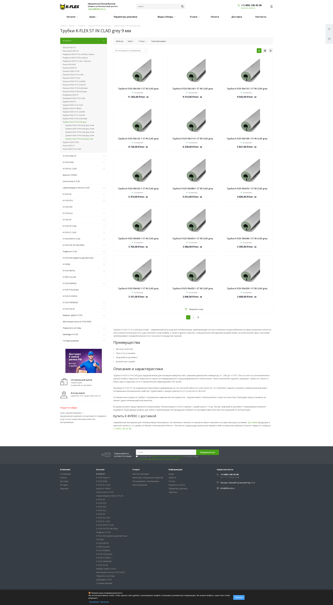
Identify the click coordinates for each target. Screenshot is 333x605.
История (64, 485)
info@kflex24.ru (227, 488)
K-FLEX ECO (68, 200)
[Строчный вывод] (264, 50)
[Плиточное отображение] (259, 50)
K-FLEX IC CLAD (69, 232)
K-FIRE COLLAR (69, 277)
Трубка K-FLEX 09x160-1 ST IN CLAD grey (138, 88)
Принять (238, 597)
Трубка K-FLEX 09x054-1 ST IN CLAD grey (192, 238)
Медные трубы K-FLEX (72, 315)
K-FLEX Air (67, 194)
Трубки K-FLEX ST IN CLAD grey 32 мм (79, 135)
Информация (175, 469)
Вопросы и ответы (177, 485)
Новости (172, 477)
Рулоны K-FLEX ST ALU (71, 78)
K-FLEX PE (67, 219)
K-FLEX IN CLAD (69, 226)
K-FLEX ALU (68, 213)
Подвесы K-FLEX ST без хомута (75, 57)
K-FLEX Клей (68, 162)
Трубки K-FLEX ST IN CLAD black (75, 118)
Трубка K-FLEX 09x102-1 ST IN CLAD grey (138, 188)
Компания (65, 469)
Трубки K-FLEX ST (69, 101)
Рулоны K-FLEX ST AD (71, 71)
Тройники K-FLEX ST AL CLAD (74, 98)
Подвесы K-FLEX (70, 251)
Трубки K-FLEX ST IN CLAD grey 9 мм (79, 139)
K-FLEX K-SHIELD (70, 296)
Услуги (194, 16)
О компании (65, 474)
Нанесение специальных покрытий (147, 477)
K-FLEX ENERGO (70, 283)
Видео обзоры (166, 16)
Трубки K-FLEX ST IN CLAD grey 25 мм (79, 132)
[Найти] (182, 6)
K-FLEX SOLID (69, 309)
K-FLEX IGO (67, 207)
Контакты (260, 16)
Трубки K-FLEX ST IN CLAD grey (75, 122)
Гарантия (173, 492)
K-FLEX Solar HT (69, 156)
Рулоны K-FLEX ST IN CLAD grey (75, 91)
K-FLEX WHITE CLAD (71, 238)
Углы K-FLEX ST (68, 145)
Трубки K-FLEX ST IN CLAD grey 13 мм (79, 125)
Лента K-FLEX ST (69, 47)
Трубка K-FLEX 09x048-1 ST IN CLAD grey (247, 238)
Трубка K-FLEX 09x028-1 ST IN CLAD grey (247, 288)
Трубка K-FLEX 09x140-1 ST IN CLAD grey (192, 88)
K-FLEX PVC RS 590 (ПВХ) (73, 245)
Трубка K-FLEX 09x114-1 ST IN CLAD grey (192, 138)
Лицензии (64, 488)
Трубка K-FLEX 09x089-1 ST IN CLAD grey (192, 188)
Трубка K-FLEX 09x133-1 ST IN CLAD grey (247, 88)
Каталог (71, 16)
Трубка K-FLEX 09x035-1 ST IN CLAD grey (192, 288)
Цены (92, 16)
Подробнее (94, 602)
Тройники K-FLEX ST (70, 95)
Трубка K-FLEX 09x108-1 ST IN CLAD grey (247, 138)
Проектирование (139, 485)
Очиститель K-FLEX (71, 181)
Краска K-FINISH (70, 175)
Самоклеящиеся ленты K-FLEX (76, 187)
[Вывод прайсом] (270, 50)
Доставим (252, 422)
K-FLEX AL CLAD (70, 168)
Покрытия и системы (72, 328)
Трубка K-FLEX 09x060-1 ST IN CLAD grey (138, 238)
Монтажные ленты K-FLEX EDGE (77, 321)
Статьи (172, 481)
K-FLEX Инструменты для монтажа (78, 258)
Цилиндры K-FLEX (70, 334)
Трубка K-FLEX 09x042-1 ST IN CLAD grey (138, 288)
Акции (171, 474)
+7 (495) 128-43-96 (251, 5)
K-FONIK (66, 264)
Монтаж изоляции (140, 474)
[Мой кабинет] (270, 6)
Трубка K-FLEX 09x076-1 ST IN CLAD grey (247, 188)
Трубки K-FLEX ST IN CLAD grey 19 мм (79, 129)
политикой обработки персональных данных (158, 459)
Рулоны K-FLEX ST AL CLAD (73, 74)
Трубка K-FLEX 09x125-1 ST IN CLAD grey (138, 138)
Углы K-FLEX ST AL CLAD (72, 149)
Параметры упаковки (125, 16)
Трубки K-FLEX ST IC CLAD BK (74, 112)
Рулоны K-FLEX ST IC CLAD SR (74, 85)
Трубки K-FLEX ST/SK (71, 142)
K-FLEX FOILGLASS (71, 289)
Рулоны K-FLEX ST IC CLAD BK (74, 81)
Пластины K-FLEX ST (71, 51)
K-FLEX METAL (69, 270)
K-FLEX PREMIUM (70, 302)
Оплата (215, 16)
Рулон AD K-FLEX (69, 64)
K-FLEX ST (67, 41)
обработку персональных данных (167, 456)
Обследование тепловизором (145, 481)
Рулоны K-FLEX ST (70, 68)
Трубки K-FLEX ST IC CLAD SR (74, 115)
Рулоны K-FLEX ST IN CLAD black (75, 88)
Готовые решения (71, 340)
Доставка (236, 16)
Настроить (104, 602)
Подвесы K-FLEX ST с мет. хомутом (77, 61)
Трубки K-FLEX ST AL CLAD (73, 105)
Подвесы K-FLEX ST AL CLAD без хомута (78, 54)
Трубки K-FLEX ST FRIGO (72, 108)
